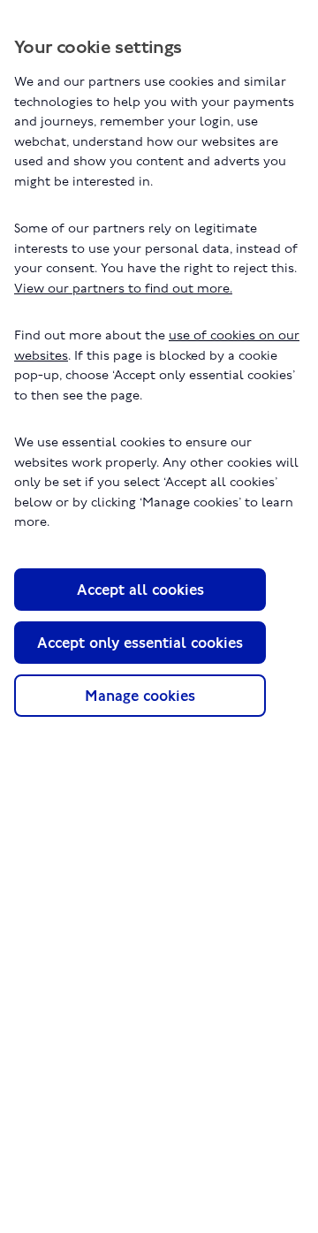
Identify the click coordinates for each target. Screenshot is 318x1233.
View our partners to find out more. (123, 288)
